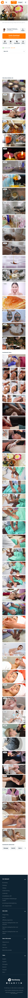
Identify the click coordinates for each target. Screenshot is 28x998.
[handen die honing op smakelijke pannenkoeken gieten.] (13, 301)
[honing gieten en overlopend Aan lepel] (13, 261)
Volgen (22, 30)
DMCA (3, 950)
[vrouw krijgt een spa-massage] (13, 828)
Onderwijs (5, 926)
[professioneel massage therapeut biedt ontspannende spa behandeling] (13, 564)
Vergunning (5, 948)
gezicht (13, 881)
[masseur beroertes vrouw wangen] (13, 699)
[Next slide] (22, 881)
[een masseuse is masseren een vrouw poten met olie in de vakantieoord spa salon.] (13, 496)
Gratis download (14, 36)
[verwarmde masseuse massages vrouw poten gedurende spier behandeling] (13, 604)
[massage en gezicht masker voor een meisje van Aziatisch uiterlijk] (13, 360)
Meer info (6, 50)
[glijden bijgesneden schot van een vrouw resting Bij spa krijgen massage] (13, 855)
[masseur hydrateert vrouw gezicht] (13, 645)
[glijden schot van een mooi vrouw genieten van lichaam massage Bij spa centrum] (13, 841)
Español (4, 995)
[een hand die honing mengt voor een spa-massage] (13, 483)
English (4, 992)
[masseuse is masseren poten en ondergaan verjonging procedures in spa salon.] (13, 591)
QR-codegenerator (7, 939)
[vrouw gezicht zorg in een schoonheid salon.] (6, 400)
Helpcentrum (5, 975)
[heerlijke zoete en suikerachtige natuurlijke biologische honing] (13, 126)
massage (6, 881)
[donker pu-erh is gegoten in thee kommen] (13, 342)
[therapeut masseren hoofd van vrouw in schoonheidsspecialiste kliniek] (14, 411)
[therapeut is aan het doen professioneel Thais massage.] (13, 510)
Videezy (4, 921)
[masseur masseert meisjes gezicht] (13, 685)
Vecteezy (4, 918)
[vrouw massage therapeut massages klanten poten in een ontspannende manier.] (13, 537)
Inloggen (20, 2)
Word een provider (7, 983)
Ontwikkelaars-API (6, 929)
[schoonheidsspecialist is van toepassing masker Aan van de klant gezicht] (13, 753)
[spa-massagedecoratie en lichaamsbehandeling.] (13, 85)
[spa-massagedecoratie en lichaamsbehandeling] (13, 328)
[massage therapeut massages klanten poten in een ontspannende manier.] (13, 523)
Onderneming (5, 924)
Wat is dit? (13, 47)
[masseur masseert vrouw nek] (13, 713)
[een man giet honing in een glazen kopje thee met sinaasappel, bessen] (13, 139)
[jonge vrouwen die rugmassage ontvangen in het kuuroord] (13, 234)
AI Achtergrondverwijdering (9, 936)
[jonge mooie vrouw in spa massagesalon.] (13, 99)
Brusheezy (5, 916)
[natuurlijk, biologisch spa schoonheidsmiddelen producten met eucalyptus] (13, 274)
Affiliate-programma (7, 953)
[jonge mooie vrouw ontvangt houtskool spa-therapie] (13, 247)
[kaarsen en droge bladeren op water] (13, 153)
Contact (4, 978)
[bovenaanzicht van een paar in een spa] (13, 315)
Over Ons (4, 980)
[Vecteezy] (2, 2)
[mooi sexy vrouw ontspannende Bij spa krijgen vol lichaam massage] (13, 868)
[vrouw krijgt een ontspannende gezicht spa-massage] (13, 112)
